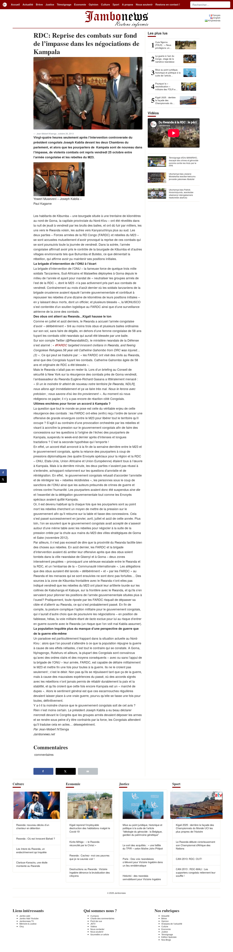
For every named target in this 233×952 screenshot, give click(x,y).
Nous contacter (97, 929)
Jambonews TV (26, 921)
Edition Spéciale (169, 936)
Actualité (28, 4)
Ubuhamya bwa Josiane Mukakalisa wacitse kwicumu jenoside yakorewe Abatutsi (182, 176)
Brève (39, 4)
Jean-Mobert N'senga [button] (47, 133)
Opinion (93, 4)
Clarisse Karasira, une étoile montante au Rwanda (31, 864)
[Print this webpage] (88, 771)
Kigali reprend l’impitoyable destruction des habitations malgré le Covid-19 (89, 828)
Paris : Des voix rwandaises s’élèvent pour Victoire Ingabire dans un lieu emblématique (143, 862)
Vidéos (93, 926)
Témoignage (64, 4)
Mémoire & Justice (28, 923)
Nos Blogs (166, 939)
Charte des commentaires (102, 918)
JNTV (93, 923)
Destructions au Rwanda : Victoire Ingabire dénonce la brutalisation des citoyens (89, 872)
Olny (21, 926)
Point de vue (96, 921)
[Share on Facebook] (43, 771)
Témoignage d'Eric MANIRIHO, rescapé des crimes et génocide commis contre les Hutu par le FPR (183, 161)
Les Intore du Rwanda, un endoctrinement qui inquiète (31, 850)
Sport (116, 4)
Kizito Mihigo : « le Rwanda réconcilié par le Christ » (84, 843)
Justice (50, 4)
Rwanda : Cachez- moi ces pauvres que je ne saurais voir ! (89, 857)
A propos (127, 4)
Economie (80, 4)
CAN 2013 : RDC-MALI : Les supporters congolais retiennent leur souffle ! (195, 872)
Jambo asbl (24, 915)
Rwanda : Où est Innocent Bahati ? (35, 838)
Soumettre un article (99, 934)
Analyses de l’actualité (171, 923)
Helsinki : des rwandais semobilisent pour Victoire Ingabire (142, 877)
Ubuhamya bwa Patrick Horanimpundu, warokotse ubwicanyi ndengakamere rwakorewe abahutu (181, 193)
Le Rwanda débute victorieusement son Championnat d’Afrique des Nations (195, 845)
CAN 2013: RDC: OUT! (189, 859)
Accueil (15, 4)
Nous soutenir (144, 4)
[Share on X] (66, 771)
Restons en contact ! (167, 4)
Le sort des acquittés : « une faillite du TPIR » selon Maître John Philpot (143, 846)
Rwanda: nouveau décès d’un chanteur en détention (32, 826)
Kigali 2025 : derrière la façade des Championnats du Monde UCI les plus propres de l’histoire (195, 828)
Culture (105, 4)
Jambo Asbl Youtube (29, 918)
